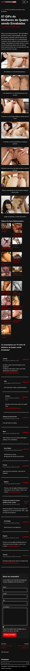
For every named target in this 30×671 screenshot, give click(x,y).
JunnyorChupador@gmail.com (11, 372)
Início (2, 9)
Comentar (25, 359)
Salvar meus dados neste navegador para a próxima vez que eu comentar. (14, 630)
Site (4, 600)
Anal (12, 26)
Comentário (6, 607)
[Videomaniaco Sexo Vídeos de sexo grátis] (8, 2)
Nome (5, 587)
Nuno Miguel (7, 448)
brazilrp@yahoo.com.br (15, 492)
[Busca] (27, 1)
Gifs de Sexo (17, 26)
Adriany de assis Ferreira (10, 416)
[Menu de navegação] (24, 2)
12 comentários (5, 26)
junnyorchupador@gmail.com (13, 408)
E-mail (5, 593)
